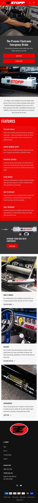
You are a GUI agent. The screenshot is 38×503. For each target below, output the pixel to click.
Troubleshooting (7, 455)
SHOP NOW (19, 56)
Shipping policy (20, 500)
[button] (3, 3)
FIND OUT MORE (8, 304)
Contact (5, 459)
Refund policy (23, 497)
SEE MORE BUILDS (8, 361)
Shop (5, 447)
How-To (5, 451)
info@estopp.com (8, 473)
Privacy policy (15, 497)
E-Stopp (9, 497)
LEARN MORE (19, 61)
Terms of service (31, 497)
